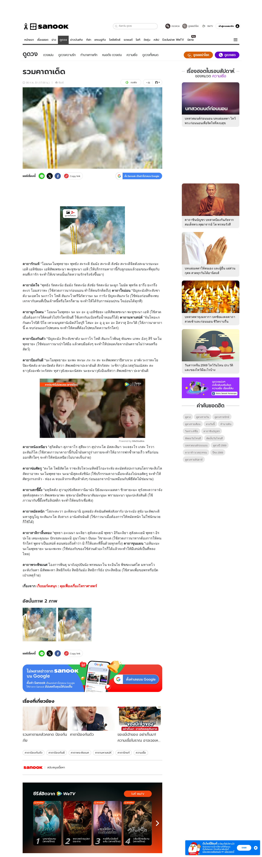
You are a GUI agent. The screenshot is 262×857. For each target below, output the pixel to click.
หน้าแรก (29, 40)
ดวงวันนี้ (210, 424)
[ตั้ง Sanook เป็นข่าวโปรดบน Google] (92, 676)
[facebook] (58, 176)
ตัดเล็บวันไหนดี (214, 438)
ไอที (138, 40)
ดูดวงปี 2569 (219, 445)
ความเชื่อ (141, 753)
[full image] (39, 624)
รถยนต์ (128, 40)
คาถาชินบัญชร (212, 431)
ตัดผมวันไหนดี (193, 438)
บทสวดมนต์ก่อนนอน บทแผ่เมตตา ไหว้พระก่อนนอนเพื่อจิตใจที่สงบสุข (210, 120)
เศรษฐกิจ (100, 40)
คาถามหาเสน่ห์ (103, 753)
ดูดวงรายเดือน (192, 424)
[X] (50, 176)
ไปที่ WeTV (137, 794)
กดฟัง (134, 82)
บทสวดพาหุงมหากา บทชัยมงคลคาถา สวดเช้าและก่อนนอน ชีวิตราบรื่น (210, 319)
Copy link (75, 176)
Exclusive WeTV (173, 40)
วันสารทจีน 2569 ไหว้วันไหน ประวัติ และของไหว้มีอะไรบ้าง (209, 367)
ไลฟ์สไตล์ (114, 40)
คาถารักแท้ (124, 753)
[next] (157, 823)
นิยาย (190, 40)
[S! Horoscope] (33, 767)
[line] (42, 176)
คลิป (156, 40)
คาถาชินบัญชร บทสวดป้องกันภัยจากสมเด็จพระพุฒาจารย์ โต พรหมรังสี (209, 221)
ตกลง (244, 847)
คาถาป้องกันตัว (33, 753)
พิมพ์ (61, 82)
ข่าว (54, 40)
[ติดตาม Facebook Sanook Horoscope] (210, 387)
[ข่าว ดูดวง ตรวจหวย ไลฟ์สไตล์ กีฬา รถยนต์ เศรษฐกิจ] (46, 26)
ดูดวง (63, 40)
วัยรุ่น (146, 40)
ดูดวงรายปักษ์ (222, 417)
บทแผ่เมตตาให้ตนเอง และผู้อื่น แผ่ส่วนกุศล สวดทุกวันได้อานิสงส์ (210, 270)
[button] (116, 26)
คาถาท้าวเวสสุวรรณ (196, 452)
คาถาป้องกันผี (57, 753)
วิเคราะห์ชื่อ (191, 431)
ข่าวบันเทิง (76, 40)
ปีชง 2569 (218, 452)
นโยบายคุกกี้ (229, 852)
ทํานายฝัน (225, 424)
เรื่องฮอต (42, 40)
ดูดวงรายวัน (202, 417)
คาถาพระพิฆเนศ (80, 753)
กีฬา (88, 40)
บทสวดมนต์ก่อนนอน (196, 445)
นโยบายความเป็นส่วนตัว (212, 852)
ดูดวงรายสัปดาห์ (194, 459)
